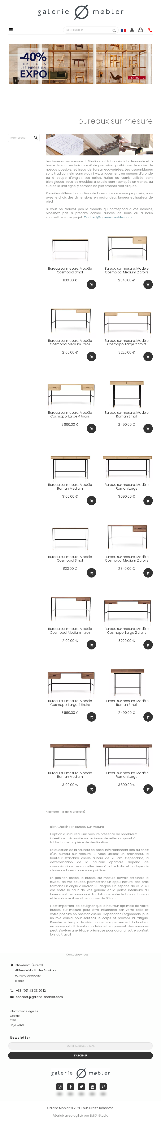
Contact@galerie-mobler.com (108, 217)
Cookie (15, 1016)
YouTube (92, 1086)
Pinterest (103, 1086)
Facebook (70, 1086)
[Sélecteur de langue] (123, 30)
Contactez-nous (77, 955)
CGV (13, 1020)
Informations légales (24, 1011)
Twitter (81, 1086)
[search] (31, 133)
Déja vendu (17, 1025)
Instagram (59, 1086)
